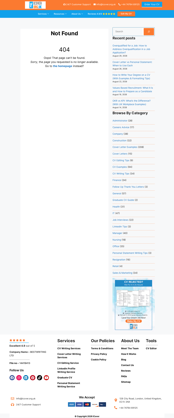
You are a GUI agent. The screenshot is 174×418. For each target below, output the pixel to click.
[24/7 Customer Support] (12, 404)
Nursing (117, 239)
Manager (117, 233)
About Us (76, 14)
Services (42, 14)
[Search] (149, 31)
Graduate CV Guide (123, 200)
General (117, 193)
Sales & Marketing (122, 272)
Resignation (119, 259)
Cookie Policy (98, 359)
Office (116, 246)
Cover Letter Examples (125, 147)
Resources (59, 14)
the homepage (62, 66)
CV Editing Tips (121, 160)
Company (118, 133)
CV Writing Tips (121, 173)
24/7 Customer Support (78, 4)
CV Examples (120, 167)
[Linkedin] (25, 377)
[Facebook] (12, 377)
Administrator (120, 120)
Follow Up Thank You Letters (128, 186)
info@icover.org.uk (106, 4)
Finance (117, 180)
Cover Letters (120, 153)
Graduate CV (64, 377)
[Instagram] (18, 377)
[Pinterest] (32, 377)
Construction (119, 140)
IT (114, 213)
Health (116, 206)
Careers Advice (121, 127)
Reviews (101, 14)
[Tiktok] (39, 377)
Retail (116, 266)
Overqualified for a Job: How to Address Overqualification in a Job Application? (131, 49)
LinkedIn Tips (120, 226)
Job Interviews (120, 220)
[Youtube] (46, 377)
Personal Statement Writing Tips (130, 253)
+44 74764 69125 (130, 4)
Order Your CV (151, 4)
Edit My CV (126, 13)
